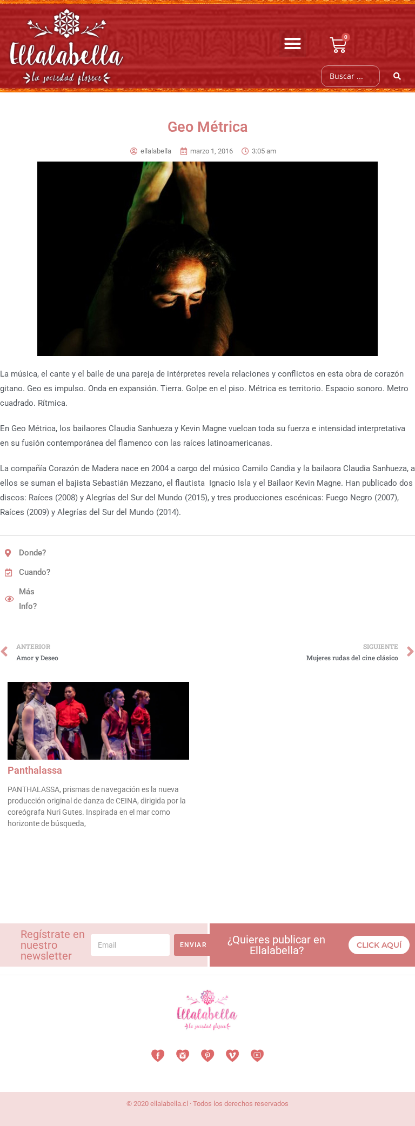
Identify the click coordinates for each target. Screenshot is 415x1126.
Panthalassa (35, 770)
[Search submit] (397, 76)
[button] (292, 43)
